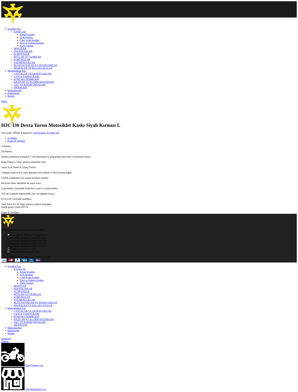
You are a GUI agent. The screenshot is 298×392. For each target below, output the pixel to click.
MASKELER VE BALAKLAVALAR (33, 305)
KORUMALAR (22, 297)
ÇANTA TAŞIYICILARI (26, 314)
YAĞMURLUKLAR (24, 300)
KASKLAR (53, 132)
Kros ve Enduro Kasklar (32, 280)
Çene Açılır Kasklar (29, 277)
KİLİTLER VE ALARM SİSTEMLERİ (34, 319)
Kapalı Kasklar (27, 272)
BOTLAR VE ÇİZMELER (27, 294)
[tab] (152, 138)
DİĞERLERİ (20, 325)
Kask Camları (26, 283)
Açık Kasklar (39, 132)
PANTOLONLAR (23, 288)
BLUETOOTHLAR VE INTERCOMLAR (35, 302)
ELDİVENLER (21, 291)
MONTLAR (20, 286)
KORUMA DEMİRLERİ (26, 316)
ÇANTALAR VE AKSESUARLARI (32, 311)
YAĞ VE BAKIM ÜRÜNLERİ (29, 322)
